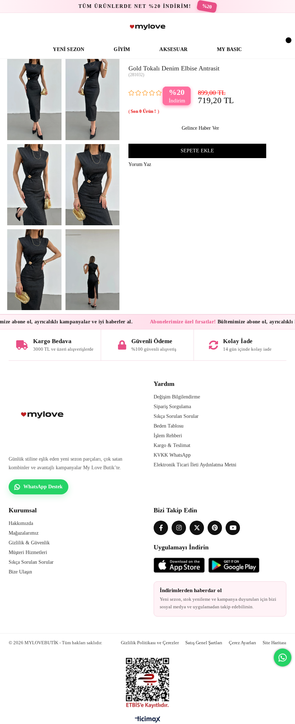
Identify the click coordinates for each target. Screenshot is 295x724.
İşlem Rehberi (168, 435)
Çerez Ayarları (242, 642)
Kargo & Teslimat (172, 445)
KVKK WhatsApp (172, 455)
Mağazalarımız (23, 533)
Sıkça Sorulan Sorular (176, 416)
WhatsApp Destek (43, 486)
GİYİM (122, 49)
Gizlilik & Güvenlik (29, 542)
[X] (197, 528)
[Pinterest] (215, 528)
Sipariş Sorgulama (172, 406)
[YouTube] (233, 528)
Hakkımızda (21, 523)
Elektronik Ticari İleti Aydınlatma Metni (195, 464)
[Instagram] (179, 528)
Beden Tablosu (168, 426)
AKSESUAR (173, 49)
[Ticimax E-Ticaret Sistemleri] (147, 721)
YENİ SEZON (68, 49)
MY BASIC (229, 49)
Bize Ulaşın (20, 572)
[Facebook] (161, 528)
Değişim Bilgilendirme (177, 397)
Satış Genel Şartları (203, 642)
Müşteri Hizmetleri (28, 552)
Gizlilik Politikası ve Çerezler (150, 642)
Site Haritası (274, 642)
